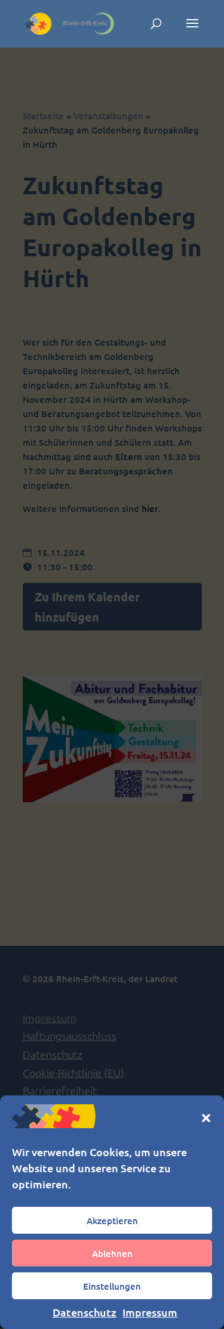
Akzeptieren (112, 1220)
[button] (206, 1118)
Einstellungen (112, 1286)
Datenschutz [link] (84, 1312)
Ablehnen (112, 1253)
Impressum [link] (149, 1312)
